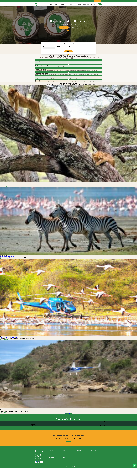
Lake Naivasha (51, 456)
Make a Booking (68, 51)
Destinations (79, 4)
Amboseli (50, 451)
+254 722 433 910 (39, 1)
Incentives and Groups (79, 451)
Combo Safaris (72, 4)
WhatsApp (74, 27)
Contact (99, 4)
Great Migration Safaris (79, 450)
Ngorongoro (64, 451)
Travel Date (58, 46)
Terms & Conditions (79, 456)
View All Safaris (68, 413)
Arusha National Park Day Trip (7, 256)
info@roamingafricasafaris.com (50, 1)
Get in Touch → (68, 441)
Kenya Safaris (56, 4)
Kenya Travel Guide (93, 450)
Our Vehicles (93, 4)
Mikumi (64, 456)
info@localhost (39, 456)
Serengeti (64, 450)
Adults (70, 46)
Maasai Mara (51, 450)
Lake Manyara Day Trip (5, 184)
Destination (45, 46)
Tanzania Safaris (64, 4)
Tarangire (64, 452)
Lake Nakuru (51, 452)
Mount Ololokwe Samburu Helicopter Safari (10, 410)
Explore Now (64, 27)
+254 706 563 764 (39, 455)
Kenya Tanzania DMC (79, 452)
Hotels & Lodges (86, 4)
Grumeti (64, 457)
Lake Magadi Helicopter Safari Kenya (8, 337)
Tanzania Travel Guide (93, 451)
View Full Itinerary (3, 186)
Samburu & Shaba (51, 457)
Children (83, 46)
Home (51, 4)
